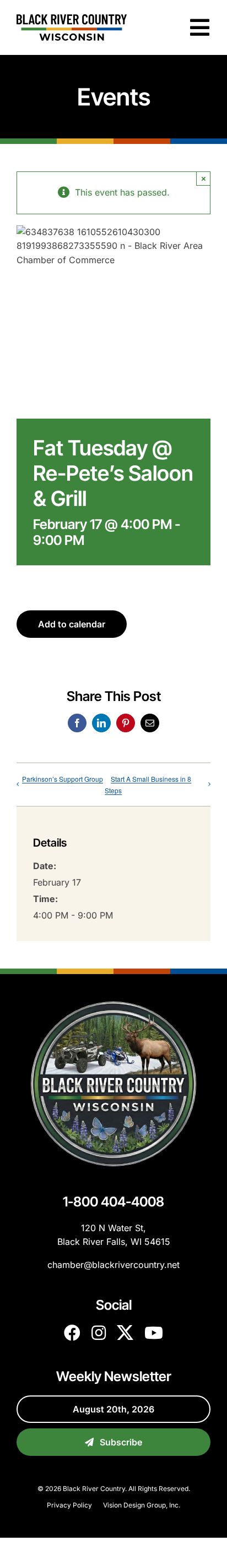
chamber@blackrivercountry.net (113, 1264)
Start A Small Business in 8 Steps (148, 784)
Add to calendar (71, 624)
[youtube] (153, 1333)
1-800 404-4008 (113, 1201)
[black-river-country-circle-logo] (113, 1005)
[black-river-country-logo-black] (72, 18)
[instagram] (98, 1333)
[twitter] (125, 1333)
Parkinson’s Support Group (62, 778)
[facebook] (72, 1333)
